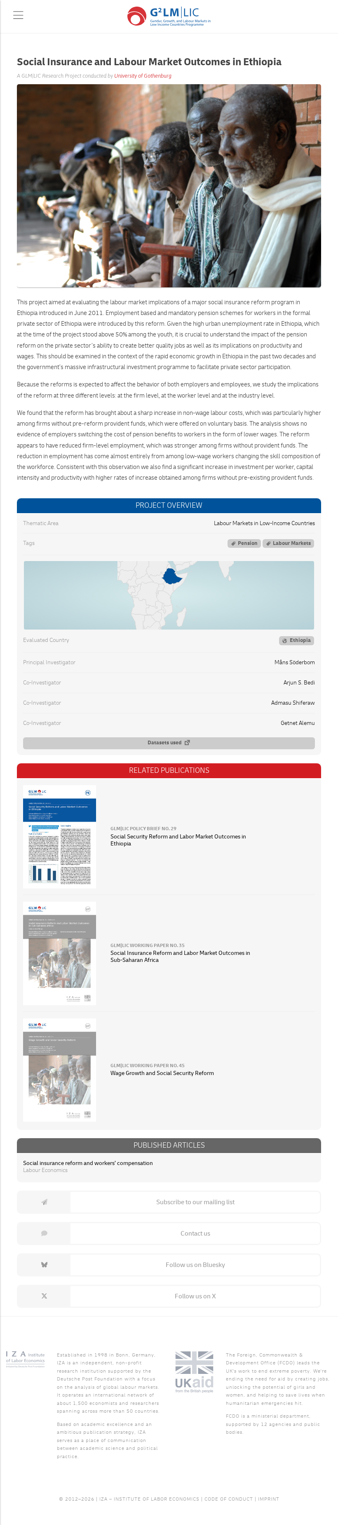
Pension (248, 543)
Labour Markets (292, 543)
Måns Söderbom (295, 662)
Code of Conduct (228, 1499)
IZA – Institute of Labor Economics (149, 1499)
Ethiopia (300, 640)
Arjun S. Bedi (299, 683)
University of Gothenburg (142, 76)
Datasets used (165, 742)
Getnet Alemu (298, 723)
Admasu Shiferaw (293, 703)
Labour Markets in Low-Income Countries (264, 523)
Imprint (268, 1499)
